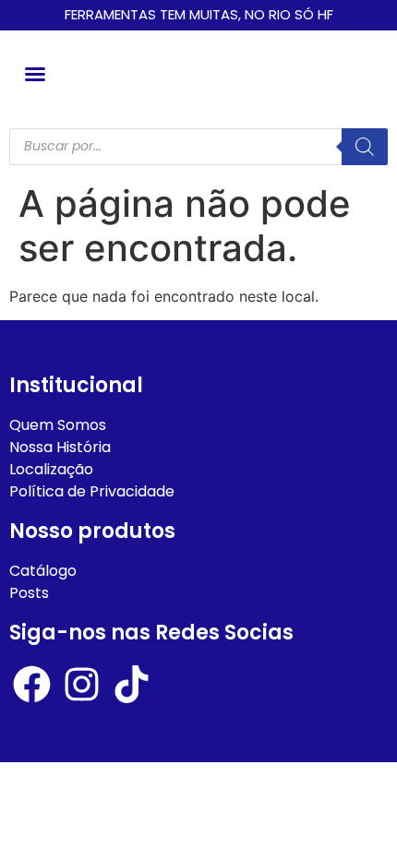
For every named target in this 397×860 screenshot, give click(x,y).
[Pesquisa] (365, 146)
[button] (35, 73)
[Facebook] (31, 684)
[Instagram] (81, 684)
